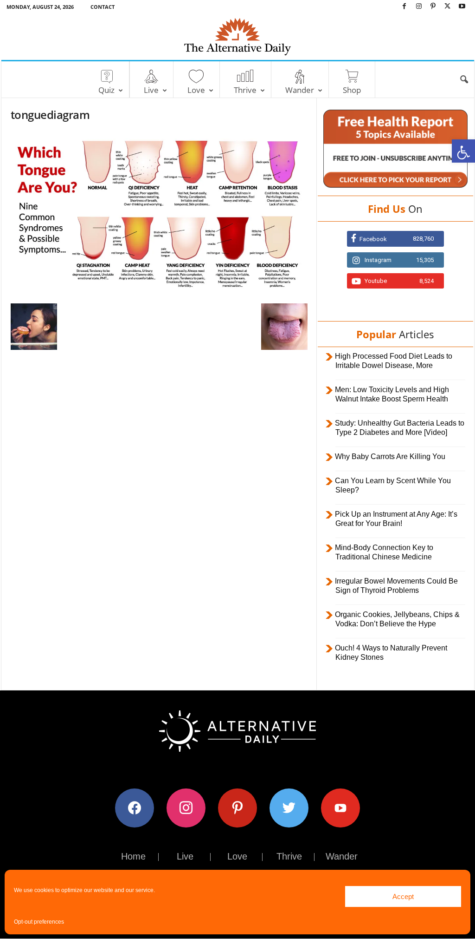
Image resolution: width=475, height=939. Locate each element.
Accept (403, 896)
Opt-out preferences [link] (39, 922)
